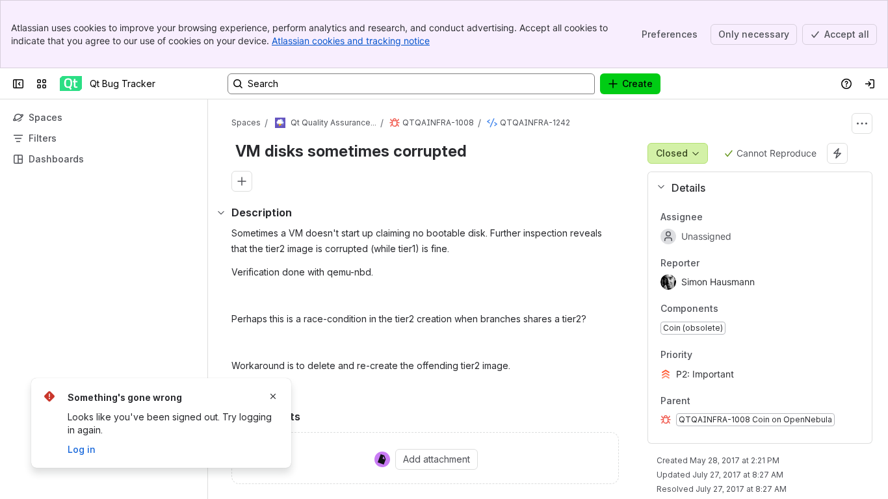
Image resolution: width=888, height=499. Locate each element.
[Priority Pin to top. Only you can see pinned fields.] (721, 355)
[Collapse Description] (221, 212)
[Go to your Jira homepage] (71, 83)
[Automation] (837, 153)
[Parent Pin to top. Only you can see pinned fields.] (719, 401)
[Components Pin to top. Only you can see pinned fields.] (729, 309)
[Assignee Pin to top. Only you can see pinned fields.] (731, 217)
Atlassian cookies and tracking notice (351, 40)
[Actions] (862, 123)
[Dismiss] (273, 396)
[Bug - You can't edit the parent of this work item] (394, 123)
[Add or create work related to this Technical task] (241, 181)
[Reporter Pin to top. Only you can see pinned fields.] (728, 263)
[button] (754, 188)
